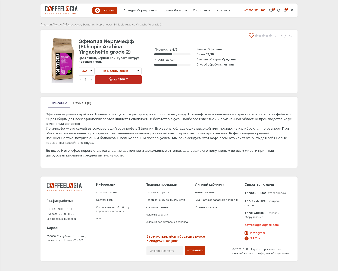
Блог (99, 218)
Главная (46, 24)
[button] (250, 34)
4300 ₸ (120, 79)
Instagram (257, 233)
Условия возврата (157, 214)
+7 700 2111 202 (255, 10)
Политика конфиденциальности (165, 199)
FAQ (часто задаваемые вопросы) (216, 199)
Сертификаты (104, 199)
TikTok (255, 238)
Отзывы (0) (82, 103)
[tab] (59, 103)
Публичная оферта (157, 192)
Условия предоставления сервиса (167, 222)
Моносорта (72, 24)
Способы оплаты (106, 192)
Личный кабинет (205, 192)
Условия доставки (157, 207)
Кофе (58, 24)
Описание (59, 103)
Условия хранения (206, 207)
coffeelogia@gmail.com (262, 225)
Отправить (195, 250)
